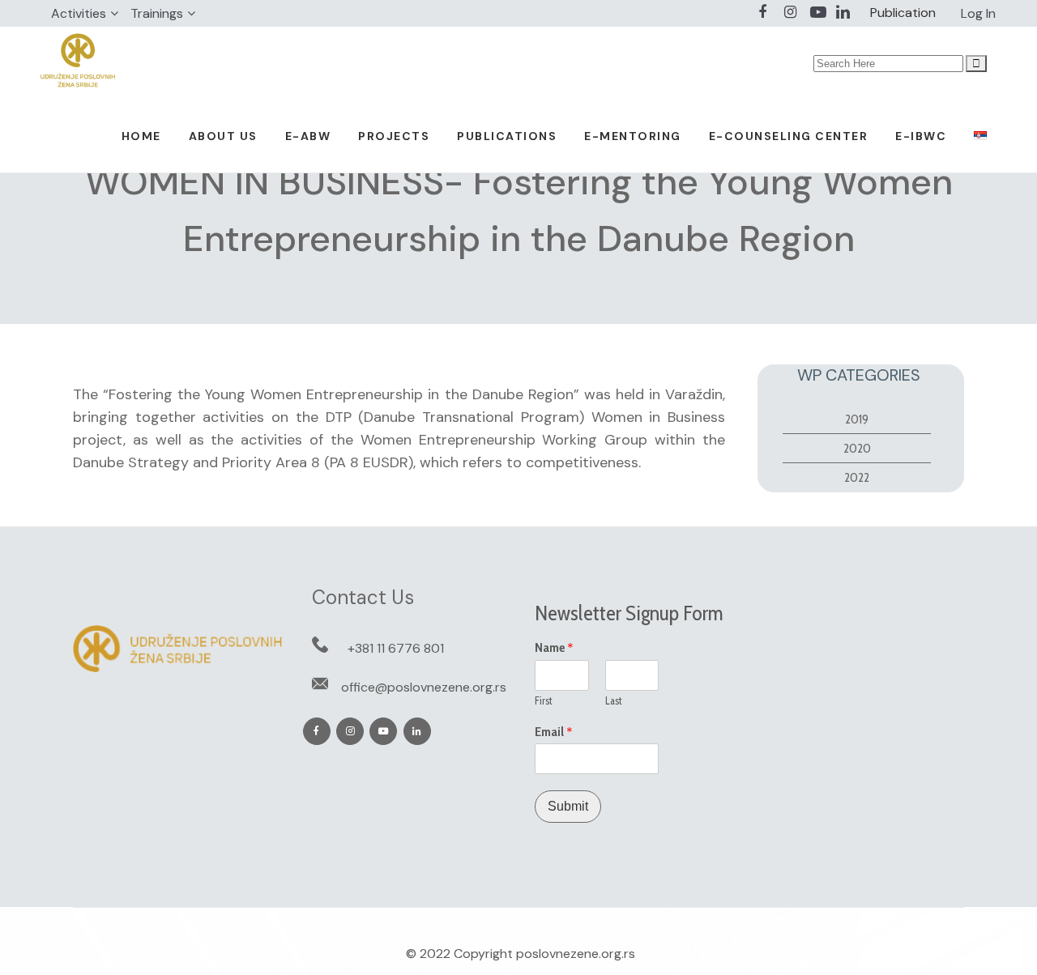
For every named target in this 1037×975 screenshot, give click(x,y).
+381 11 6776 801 (396, 648)
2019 (856, 419)
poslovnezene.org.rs (575, 953)
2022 (856, 477)
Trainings (156, 13)
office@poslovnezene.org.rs (423, 687)
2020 (857, 448)
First (544, 700)
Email (554, 732)
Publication (903, 12)
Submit (568, 806)
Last (613, 700)
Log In (978, 13)
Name (554, 648)
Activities (78, 13)
